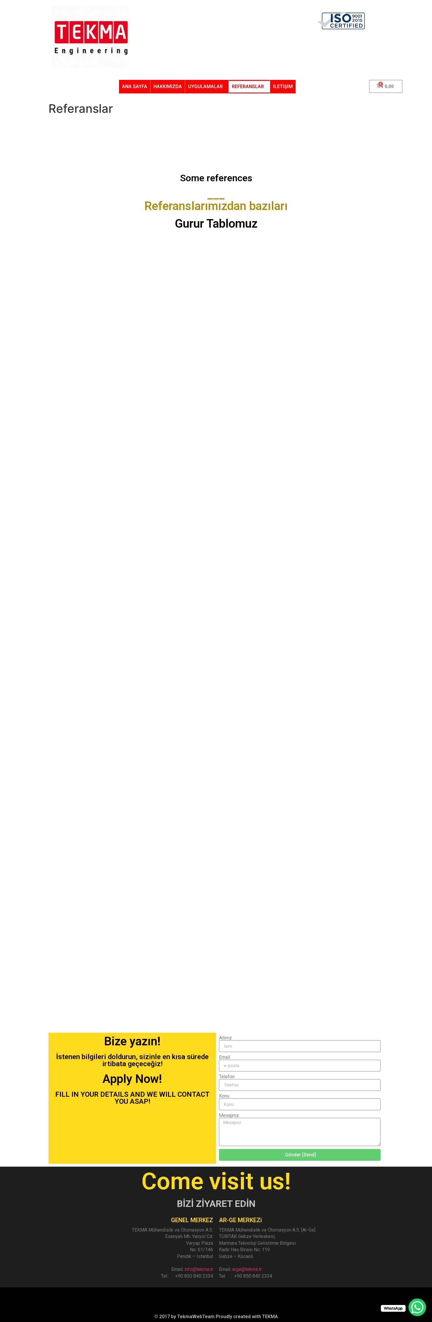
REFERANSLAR (248, 86)
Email (224, 1057)
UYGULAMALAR (205, 86)
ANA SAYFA (134, 86)
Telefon (227, 1076)
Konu (224, 1096)
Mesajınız (229, 1115)
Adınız (225, 1038)
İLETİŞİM (283, 86)
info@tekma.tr (199, 1269)
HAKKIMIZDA (167, 86)
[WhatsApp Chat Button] (417, 1307)
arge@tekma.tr (247, 1269)
